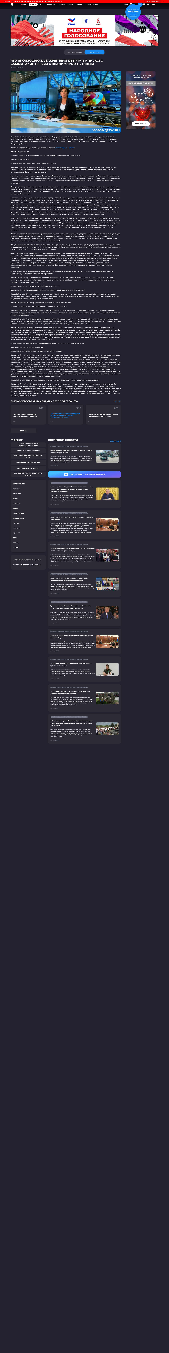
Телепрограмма (92, 4)
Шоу (41, 4)
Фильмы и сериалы (66, 4)
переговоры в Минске (65, 148)
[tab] (74, 52)
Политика (23, 430)
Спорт (79, 4)
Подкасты (51, 4)
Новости (33, 4)
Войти (154, 4)
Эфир (24, 4)
